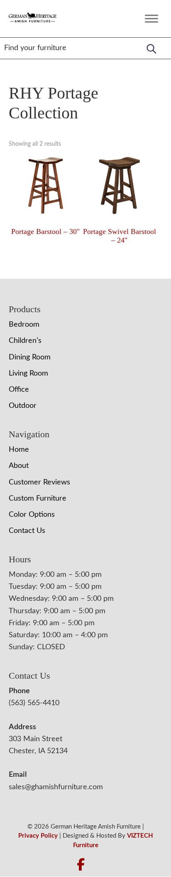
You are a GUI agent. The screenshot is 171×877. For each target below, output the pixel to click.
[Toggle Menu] (151, 18)
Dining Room (30, 357)
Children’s (25, 341)
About (19, 466)
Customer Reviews (39, 482)
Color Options (32, 514)
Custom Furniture (37, 498)
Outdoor (23, 406)
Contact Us (27, 531)
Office (19, 389)
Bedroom (24, 324)
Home (19, 449)
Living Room (28, 373)
